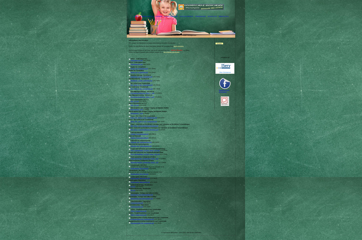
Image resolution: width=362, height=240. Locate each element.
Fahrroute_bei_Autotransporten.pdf (141, 142)
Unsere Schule (146, 16)
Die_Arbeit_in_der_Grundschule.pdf (142, 85)
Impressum (223, 16)
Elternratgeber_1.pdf (137, 109)
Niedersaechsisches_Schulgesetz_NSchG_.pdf (144, 158)
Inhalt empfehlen (179, 46)
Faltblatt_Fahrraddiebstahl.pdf (139, 134)
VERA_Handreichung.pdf (138, 211)
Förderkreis (200, 16)
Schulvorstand (171, 16)
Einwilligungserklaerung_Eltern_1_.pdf (142, 93)
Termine (159, 16)
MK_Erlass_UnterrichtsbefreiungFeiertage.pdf (144, 126)
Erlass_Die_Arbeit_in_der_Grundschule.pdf (144, 117)
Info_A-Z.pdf (135, 101)
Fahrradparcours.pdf (137, 60)
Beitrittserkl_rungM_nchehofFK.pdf (141, 77)
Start (136, 16)
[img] (181, 19)
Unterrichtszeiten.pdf (137, 203)
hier (171, 52)
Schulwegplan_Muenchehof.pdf (140, 178)
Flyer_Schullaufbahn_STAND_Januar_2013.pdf (145, 150)
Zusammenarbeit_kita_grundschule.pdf (142, 219)
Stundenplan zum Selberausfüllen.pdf (142, 195)
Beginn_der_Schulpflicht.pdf (139, 68)
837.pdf (133, 186)
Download (212, 16)
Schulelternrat (186, 16)
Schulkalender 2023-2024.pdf (139, 168)
